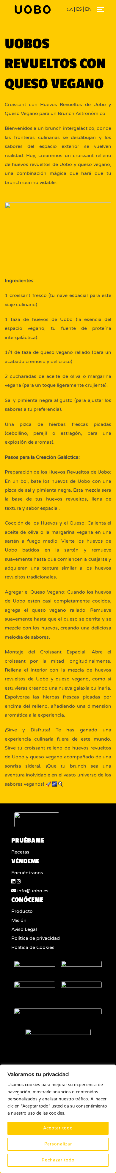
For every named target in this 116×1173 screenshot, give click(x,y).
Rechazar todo (58, 1160)
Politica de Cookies (32, 947)
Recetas (20, 852)
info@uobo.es (32, 891)
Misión (18, 920)
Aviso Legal (24, 929)
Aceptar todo (58, 1128)
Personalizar (58, 1144)
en (88, 9)
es (79, 9)
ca (70, 9)
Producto (22, 911)
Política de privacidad (35, 938)
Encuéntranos (27, 873)
